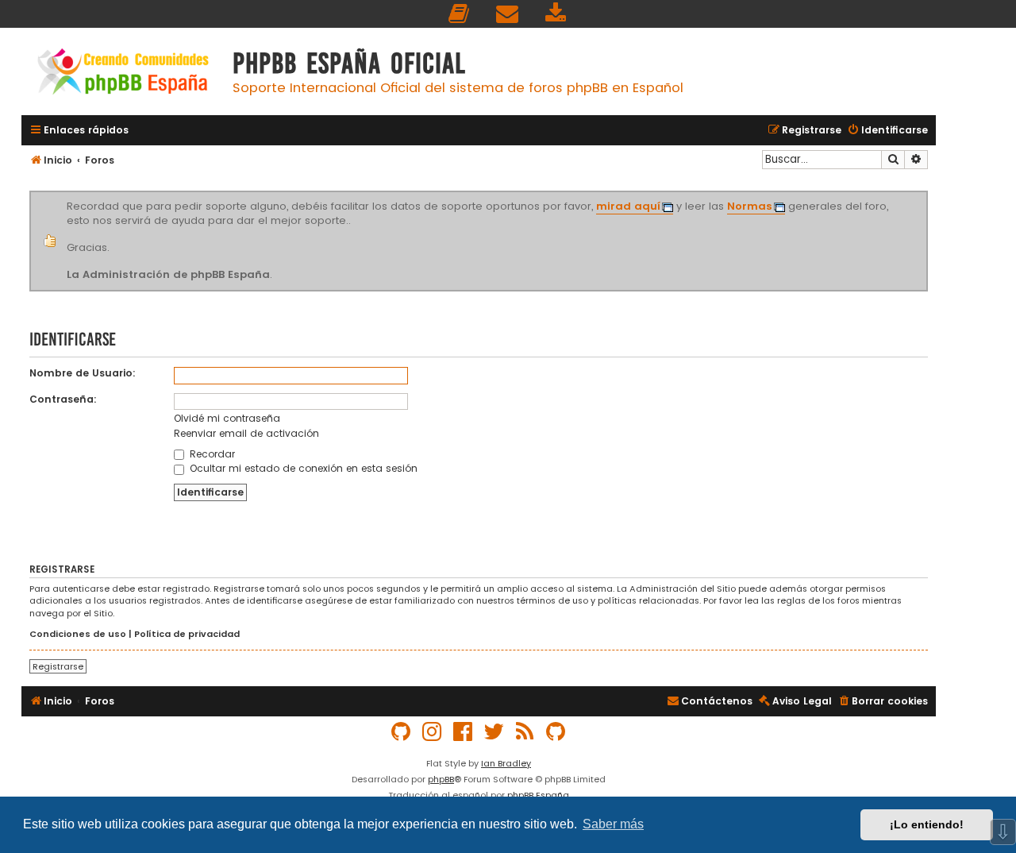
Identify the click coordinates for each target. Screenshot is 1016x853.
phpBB (441, 779)
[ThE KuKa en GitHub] (556, 731)
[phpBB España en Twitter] (494, 731)
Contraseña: (63, 399)
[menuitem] (459, 14)
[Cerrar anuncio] (925, 194)
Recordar (211, 454)
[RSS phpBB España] (525, 731)
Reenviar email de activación (246, 433)
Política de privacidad (187, 634)
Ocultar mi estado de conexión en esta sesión (302, 468)
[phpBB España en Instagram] (432, 731)
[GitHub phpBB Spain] (401, 731)
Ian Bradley (506, 763)
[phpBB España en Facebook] (463, 731)
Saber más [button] (613, 824)
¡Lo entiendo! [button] (927, 824)
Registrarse (58, 666)
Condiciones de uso (77, 634)
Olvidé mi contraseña (227, 418)
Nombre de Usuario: (82, 373)
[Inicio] (123, 73)
